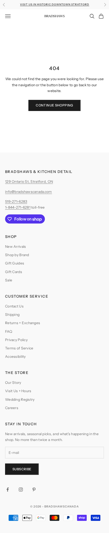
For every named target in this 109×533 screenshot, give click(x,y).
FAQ (8, 331)
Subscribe (21, 469)
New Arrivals (15, 246)
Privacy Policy (16, 340)
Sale (8, 280)
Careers (11, 408)
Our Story (13, 382)
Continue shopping (54, 105)
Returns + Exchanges (22, 323)
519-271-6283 (16, 201)
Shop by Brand (17, 255)
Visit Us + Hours (18, 391)
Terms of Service (19, 348)
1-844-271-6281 (17, 207)
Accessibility (15, 356)
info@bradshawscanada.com (28, 191)
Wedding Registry (19, 399)
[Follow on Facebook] (7, 489)
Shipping (12, 314)
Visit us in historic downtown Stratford (54, 4)
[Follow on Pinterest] (34, 489)
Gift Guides (14, 263)
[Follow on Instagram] (20, 489)
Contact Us (14, 306)
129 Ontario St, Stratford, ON (29, 181)
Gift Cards (13, 272)
